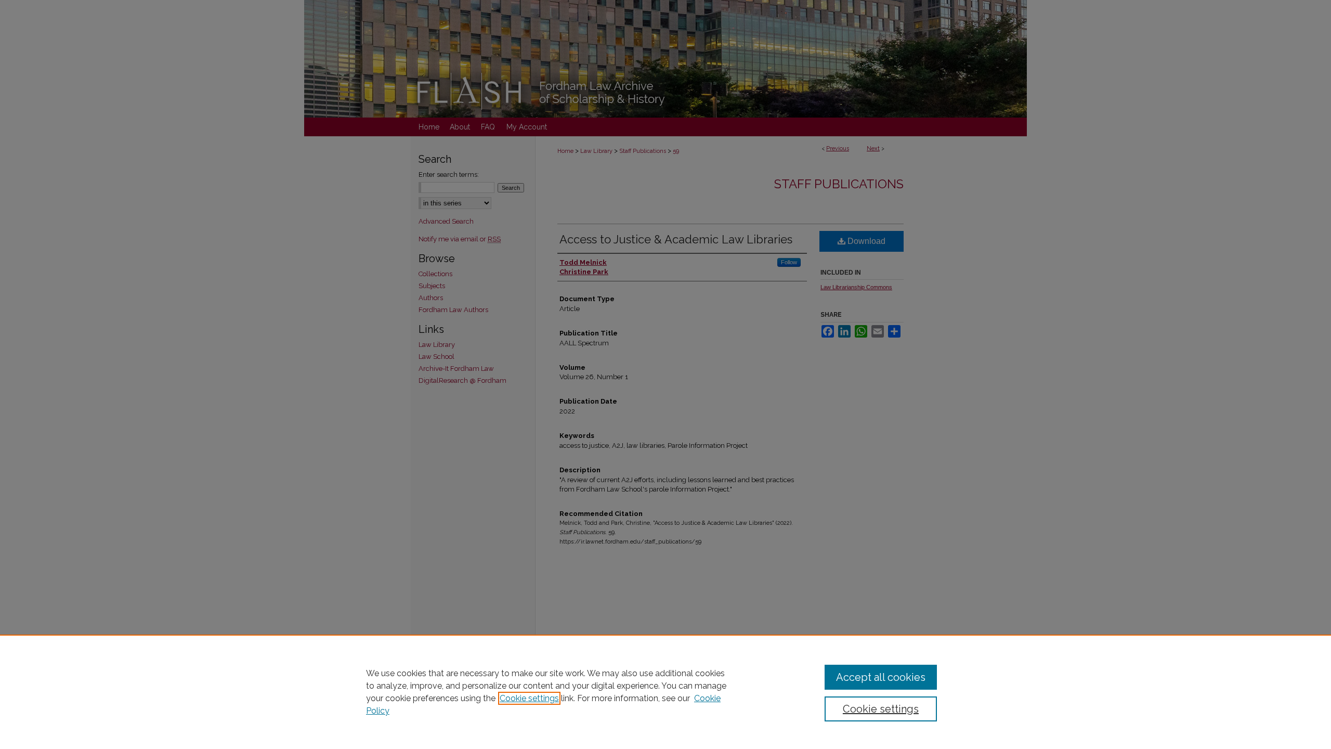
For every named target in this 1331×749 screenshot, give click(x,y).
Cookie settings (529, 698)
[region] (665, 692)
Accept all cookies (880, 677)
